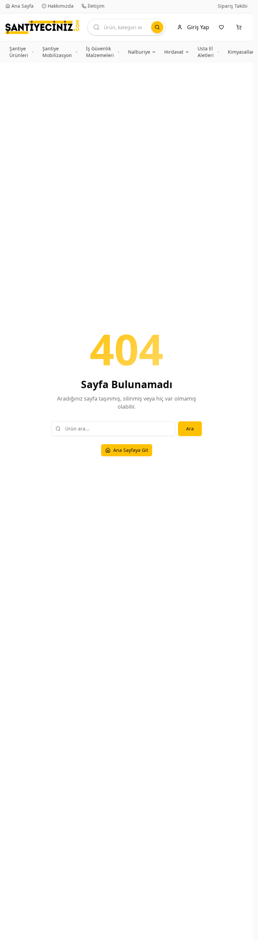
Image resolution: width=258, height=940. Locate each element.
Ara (190, 428)
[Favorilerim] (222, 27)
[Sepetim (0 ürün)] (240, 27)
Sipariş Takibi (233, 6)
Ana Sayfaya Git (130, 450)
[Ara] (157, 27)
